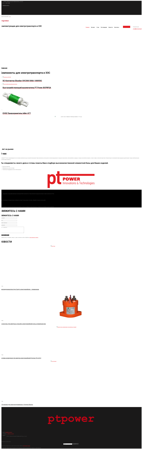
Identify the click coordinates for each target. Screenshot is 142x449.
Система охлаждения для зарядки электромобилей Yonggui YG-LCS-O (20, 358)
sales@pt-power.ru (6, 5)
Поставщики (104, 27)
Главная (87, 27)
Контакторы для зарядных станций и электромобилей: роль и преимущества (23, 324)
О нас (98, 27)
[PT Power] (71, 21)
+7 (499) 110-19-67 (137, 29)
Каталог (93, 27)
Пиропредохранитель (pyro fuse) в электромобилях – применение (19, 289)
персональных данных (34, 237)
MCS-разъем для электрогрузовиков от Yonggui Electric (16, 404)
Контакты (116, 27)
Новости (110, 27)
